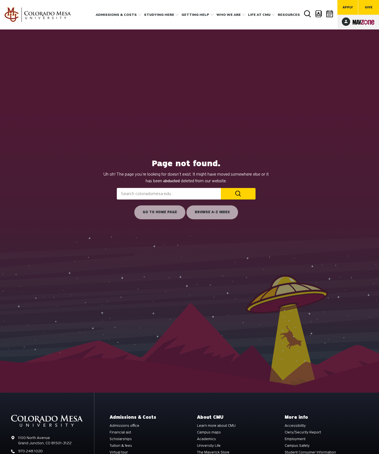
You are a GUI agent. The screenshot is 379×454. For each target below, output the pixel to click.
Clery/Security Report (303, 432)
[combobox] (169, 193)
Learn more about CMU (216, 425)
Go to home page (160, 212)
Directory (318, 13)
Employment (295, 439)
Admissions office (124, 425)
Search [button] (307, 13)
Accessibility (295, 425)
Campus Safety (297, 445)
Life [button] (259, 15)
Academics (206, 439)
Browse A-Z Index (212, 212)
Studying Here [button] (159, 15)
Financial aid (120, 432)
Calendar (329, 13)
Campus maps (209, 432)
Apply (348, 7)
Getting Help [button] (195, 15)
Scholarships (121, 439)
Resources (289, 15)
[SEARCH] (238, 193)
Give (369, 7)
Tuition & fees (121, 445)
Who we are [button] (228, 15)
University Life (209, 445)
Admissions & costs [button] (116, 15)
